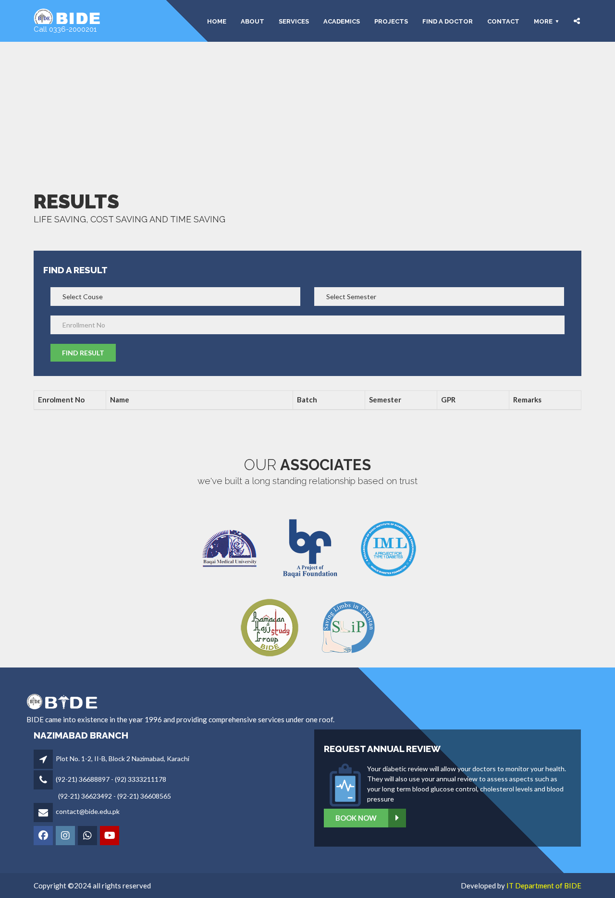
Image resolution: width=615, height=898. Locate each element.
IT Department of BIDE (543, 885)
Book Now (356, 817)
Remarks (527, 399)
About (252, 20)
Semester (385, 399)
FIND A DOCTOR (447, 20)
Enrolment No (61, 399)
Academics (341, 20)
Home (216, 20)
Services (294, 20)
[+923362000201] (88, 836)
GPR (448, 399)
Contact (503, 20)
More (543, 20)
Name (119, 399)
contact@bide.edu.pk (88, 811)
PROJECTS (391, 20)
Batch (307, 399)
